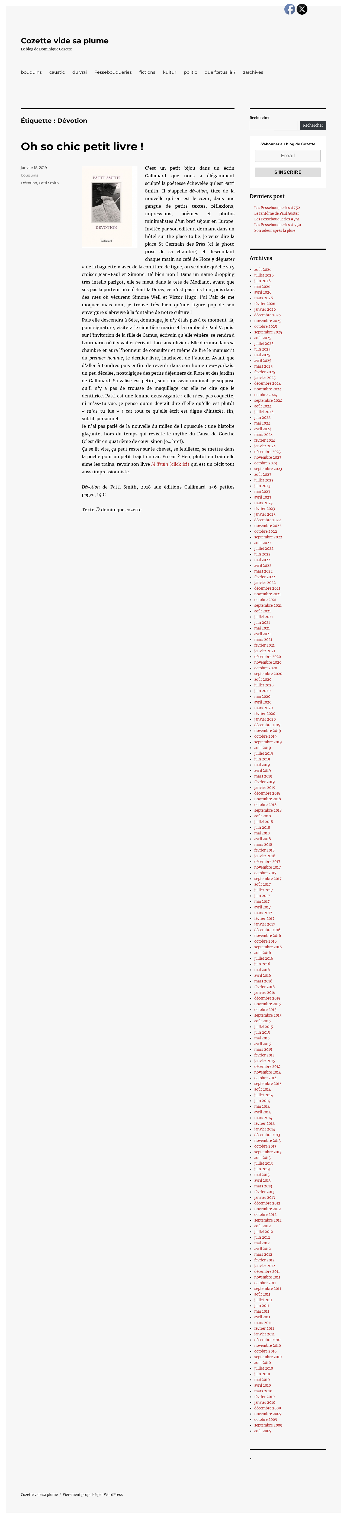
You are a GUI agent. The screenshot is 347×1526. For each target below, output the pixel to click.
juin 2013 (262, 1169)
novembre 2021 (267, 594)
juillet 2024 (264, 412)
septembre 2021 (268, 605)
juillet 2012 (263, 1231)
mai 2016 (262, 970)
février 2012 (264, 1260)
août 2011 (262, 1294)
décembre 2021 (267, 588)
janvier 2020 (265, 719)
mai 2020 (262, 696)
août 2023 (262, 474)
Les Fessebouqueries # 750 (277, 225)
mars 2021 (263, 639)
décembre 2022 (267, 520)
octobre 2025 (265, 326)
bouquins (31, 72)
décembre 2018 (267, 793)
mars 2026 (263, 298)
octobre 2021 (265, 599)
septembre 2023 (268, 469)
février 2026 (264, 303)
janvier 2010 (264, 1402)
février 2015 (264, 1055)
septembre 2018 (268, 810)
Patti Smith (49, 183)
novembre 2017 (267, 867)
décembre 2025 (267, 315)
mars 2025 (263, 366)
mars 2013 (263, 1186)
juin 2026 (262, 281)
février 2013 (264, 1192)
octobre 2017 (265, 873)
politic (190, 72)
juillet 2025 (264, 343)
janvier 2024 (265, 446)
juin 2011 (261, 1305)
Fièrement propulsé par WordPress (93, 1494)
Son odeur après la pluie (274, 230)
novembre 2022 (267, 525)
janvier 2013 (264, 1197)
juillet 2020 (264, 685)
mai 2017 (262, 901)
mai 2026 (262, 286)
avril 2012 (262, 1248)
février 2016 (264, 987)
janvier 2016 (264, 992)
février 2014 (264, 1123)
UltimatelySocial (218, 1522)
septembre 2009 (268, 1425)
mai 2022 (262, 560)
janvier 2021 (264, 651)
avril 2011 (262, 1317)
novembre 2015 (267, 1004)
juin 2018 (262, 827)
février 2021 (264, 645)
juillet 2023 (263, 480)
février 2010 (264, 1397)
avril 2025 (262, 360)
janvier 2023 (264, 514)
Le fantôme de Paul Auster (276, 213)
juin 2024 (262, 417)
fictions (147, 72)
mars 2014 (263, 1118)
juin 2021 (262, 622)
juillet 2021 (263, 617)
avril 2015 (262, 1044)
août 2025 (262, 338)
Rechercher (260, 117)
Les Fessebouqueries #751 (277, 219)
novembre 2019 (267, 730)
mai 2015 (262, 1038)
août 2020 (262, 679)
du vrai (79, 72)
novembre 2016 (267, 935)
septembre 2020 (268, 674)
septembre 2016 (268, 947)
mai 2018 (262, 833)
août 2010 (262, 1362)
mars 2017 (263, 913)
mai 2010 (262, 1379)
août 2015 (262, 1021)
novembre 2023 (267, 457)
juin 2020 (262, 691)
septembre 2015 (268, 1015)
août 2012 (262, 1226)
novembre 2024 (267, 389)
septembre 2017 (268, 878)
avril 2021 (262, 634)
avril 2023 (262, 497)
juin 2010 (262, 1374)
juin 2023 (262, 486)
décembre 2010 (267, 1340)
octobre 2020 (265, 668)
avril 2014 (262, 1112)
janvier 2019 (264, 787)
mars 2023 (263, 503)
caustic (57, 72)
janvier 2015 (264, 1061)
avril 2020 (262, 702)
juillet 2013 (263, 1163)
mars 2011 (263, 1323)
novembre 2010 (267, 1345)
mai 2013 (261, 1174)
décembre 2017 (267, 861)
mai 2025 (262, 355)
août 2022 (262, 543)
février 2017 (264, 918)
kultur (169, 72)
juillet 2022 (264, 548)
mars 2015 (263, 1049)
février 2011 (264, 1328)
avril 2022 (262, 565)
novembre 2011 (267, 1277)
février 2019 (264, 782)
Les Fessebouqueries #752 (277, 207)
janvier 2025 (265, 377)
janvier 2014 (264, 1129)
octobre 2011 (265, 1283)
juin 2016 (262, 964)
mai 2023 (262, 491)
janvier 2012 (264, 1266)
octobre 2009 (265, 1419)
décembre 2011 (267, 1271)
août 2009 (263, 1431)
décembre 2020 (267, 656)
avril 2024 (262, 429)
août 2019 (262, 748)
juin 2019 (262, 759)
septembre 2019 (268, 742)
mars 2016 (263, 981)
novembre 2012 (267, 1209)
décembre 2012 (267, 1203)
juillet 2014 (263, 1095)
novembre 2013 (267, 1140)
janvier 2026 (265, 309)
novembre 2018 (267, 799)
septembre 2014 (268, 1083)
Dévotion (29, 183)
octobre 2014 (265, 1078)
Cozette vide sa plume (65, 40)
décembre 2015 (267, 998)
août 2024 (262, 406)
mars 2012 (263, 1254)
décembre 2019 (267, 725)
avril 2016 (262, 975)
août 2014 (262, 1089)
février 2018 (264, 850)
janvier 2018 (264, 856)
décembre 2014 (267, 1066)
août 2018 (262, 816)
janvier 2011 (264, 1334)
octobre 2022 (265, 531)
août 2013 (262, 1157)
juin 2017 (262, 896)
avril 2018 (262, 839)
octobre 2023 (265, 463)
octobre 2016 (265, 941)
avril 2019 (262, 770)
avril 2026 (263, 292)
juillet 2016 (263, 958)
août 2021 (262, 611)
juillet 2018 (263, 822)
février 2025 (264, 372)
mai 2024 (262, 423)
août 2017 (262, 884)
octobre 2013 (265, 1146)
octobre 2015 (265, 1009)
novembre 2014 (267, 1072)
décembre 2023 (267, 451)
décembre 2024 (267, 383)
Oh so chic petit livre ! (82, 146)
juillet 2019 (263, 753)
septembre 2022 (268, 537)
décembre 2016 (267, 930)
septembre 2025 (268, 332)
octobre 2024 (265, 395)
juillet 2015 (263, 1026)
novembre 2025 (267, 321)
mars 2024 (263, 434)
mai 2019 (262, 765)
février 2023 (264, 508)
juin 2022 (262, 554)
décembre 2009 (267, 1408)
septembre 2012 (268, 1220)
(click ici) (171, 464)
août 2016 (262, 952)
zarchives (253, 72)
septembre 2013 (267, 1152)
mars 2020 (263, 708)
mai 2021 (262, 628)
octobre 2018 (265, 804)
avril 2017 (262, 907)
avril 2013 (262, 1180)
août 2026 (263, 269)
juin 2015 (262, 1032)
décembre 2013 (267, 1135)
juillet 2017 (263, 890)
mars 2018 (263, 844)
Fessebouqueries (113, 72)
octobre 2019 (265, 736)
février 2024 (264, 440)
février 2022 (264, 577)
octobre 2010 (265, 1351)
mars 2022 (263, 571)
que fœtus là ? (220, 72)
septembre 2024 (268, 400)
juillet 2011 (263, 1300)
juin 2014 (262, 1100)
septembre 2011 (267, 1288)
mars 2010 (263, 1391)
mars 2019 (263, 776)
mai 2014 (262, 1106)
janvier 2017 (264, 924)
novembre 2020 (267, 662)
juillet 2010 (263, 1368)
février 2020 (264, 713)
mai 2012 (262, 1243)
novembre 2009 (268, 1414)
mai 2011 (261, 1311)
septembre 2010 (268, 1357)
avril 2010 (262, 1385)
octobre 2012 (265, 1214)
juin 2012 (262, 1237)
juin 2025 (262, 349)
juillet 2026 (264, 275)
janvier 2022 (265, 582)
